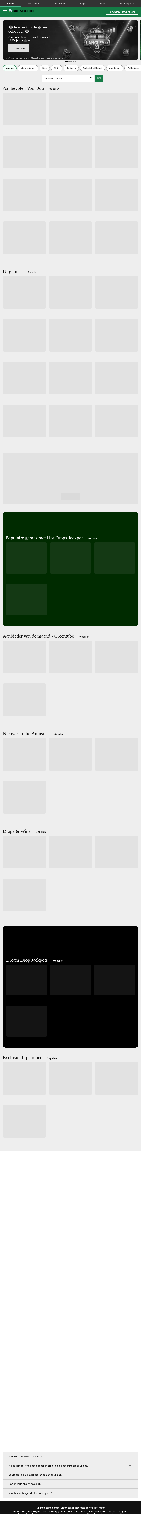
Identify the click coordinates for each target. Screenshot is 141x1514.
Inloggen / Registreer (122, 12)
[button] (10, 68)
